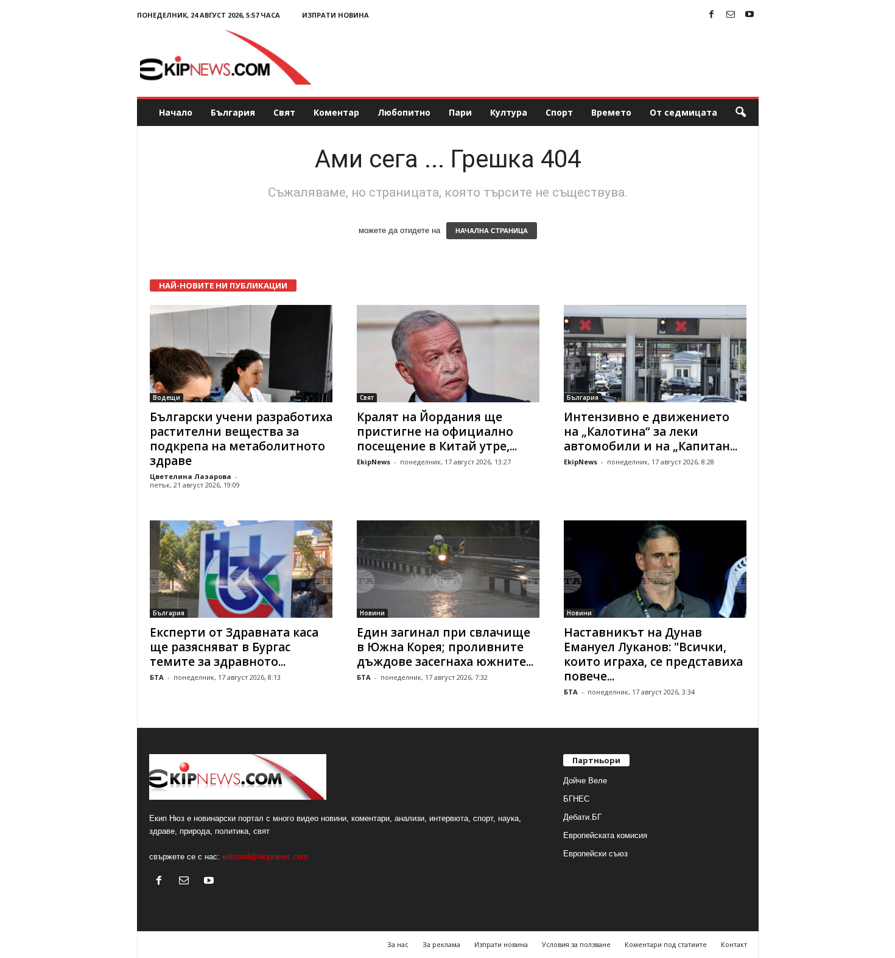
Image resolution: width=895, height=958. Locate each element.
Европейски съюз (595, 853)
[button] (740, 112)
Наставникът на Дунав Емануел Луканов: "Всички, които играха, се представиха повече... (653, 654)
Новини (372, 613)
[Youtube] (749, 15)
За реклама (441, 944)
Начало (175, 112)
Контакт (734, 944)
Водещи (166, 397)
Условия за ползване (576, 944)
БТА (157, 677)
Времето (611, 112)
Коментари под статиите (666, 944)
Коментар (336, 112)
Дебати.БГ (582, 817)
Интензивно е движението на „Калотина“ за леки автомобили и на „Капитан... (650, 431)
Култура (508, 112)
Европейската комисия (605, 835)
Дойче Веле (585, 780)
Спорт (559, 112)
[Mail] (730, 15)
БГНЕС (576, 798)
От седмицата (683, 112)
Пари (460, 112)
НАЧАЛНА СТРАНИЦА (491, 230)
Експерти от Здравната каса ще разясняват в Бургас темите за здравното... (234, 647)
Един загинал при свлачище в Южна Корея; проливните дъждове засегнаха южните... (445, 647)
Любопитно (403, 112)
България (233, 112)
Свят (284, 112)
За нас (398, 944)
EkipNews (373, 461)
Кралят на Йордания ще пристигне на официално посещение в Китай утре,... (437, 431)
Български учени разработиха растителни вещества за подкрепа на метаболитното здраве (241, 439)
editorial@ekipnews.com (265, 856)
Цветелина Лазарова (190, 476)
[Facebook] (711, 15)
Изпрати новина (335, 14)
